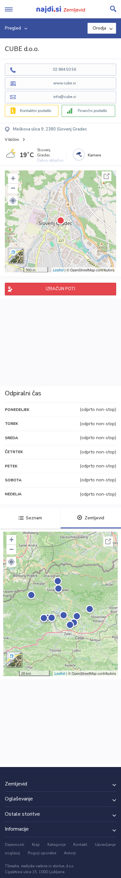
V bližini (12, 139)
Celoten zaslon (106, 176)
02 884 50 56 (64, 69)
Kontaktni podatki (35, 110)
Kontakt (80, 844)
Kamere (94, 155)
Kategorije (56, 844)
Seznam (34, 518)
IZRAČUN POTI (60, 289)
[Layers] (16, 256)
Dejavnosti (14, 844)
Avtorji (70, 853)
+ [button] (13, 178)
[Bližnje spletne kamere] (79, 154)
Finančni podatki (92, 110)
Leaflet (58, 269)
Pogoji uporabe (42, 853)
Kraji (36, 844)
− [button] (13, 188)
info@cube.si (64, 96)
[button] (13, 200)
